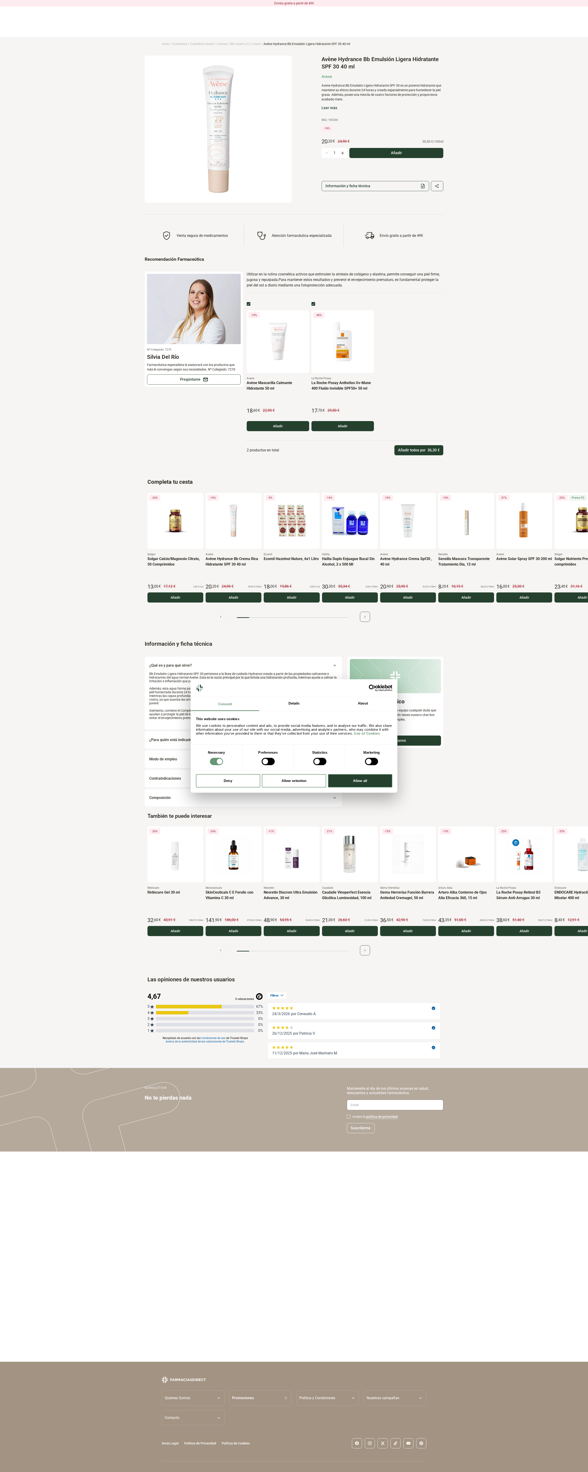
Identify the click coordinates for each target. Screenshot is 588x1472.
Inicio (165, 44)
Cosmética (179, 44)
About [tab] (363, 703)
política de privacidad (382, 1116)
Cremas (221, 44)
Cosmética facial (202, 44)
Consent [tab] (225, 704)
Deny (228, 781)
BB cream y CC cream (245, 44)
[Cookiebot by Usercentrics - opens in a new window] (372, 688)
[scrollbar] (293, 617)
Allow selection (294, 781)
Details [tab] (294, 703)
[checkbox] (248, 304)
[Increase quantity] (342, 153)
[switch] (268, 761)
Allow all (360, 781)
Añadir (278, 426)
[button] (260, 1398)
